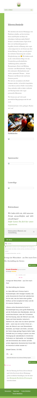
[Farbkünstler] (21, 131)
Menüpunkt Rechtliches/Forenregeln (21, 378)
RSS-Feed (8, 365)
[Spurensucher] (21, 139)
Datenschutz (8, 391)
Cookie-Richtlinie (25, 391)
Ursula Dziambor (11, 269)
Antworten (33, 265)
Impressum (16, 391)
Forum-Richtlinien (17, 394)
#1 (16, 274)
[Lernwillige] (21, 164)
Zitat (21, 277)
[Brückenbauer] (21, 188)
